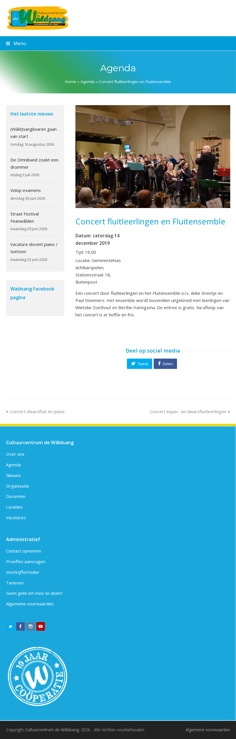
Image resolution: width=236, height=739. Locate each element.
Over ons (15, 454)
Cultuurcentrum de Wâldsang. (52, 729)
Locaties (14, 507)
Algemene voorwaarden (30, 604)
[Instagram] (30, 626)
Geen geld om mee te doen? (34, 593)
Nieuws (13, 475)
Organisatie (17, 486)
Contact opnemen (23, 551)
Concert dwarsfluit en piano (37, 411)
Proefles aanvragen (25, 561)
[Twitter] (10, 626)
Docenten (15, 496)
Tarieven (15, 583)
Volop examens (25, 190)
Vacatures (16, 517)
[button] (139, 364)
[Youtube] (40, 626)
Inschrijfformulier (22, 572)
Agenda (88, 81)
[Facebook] (20, 626)
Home (70, 81)
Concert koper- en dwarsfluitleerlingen (188, 411)
